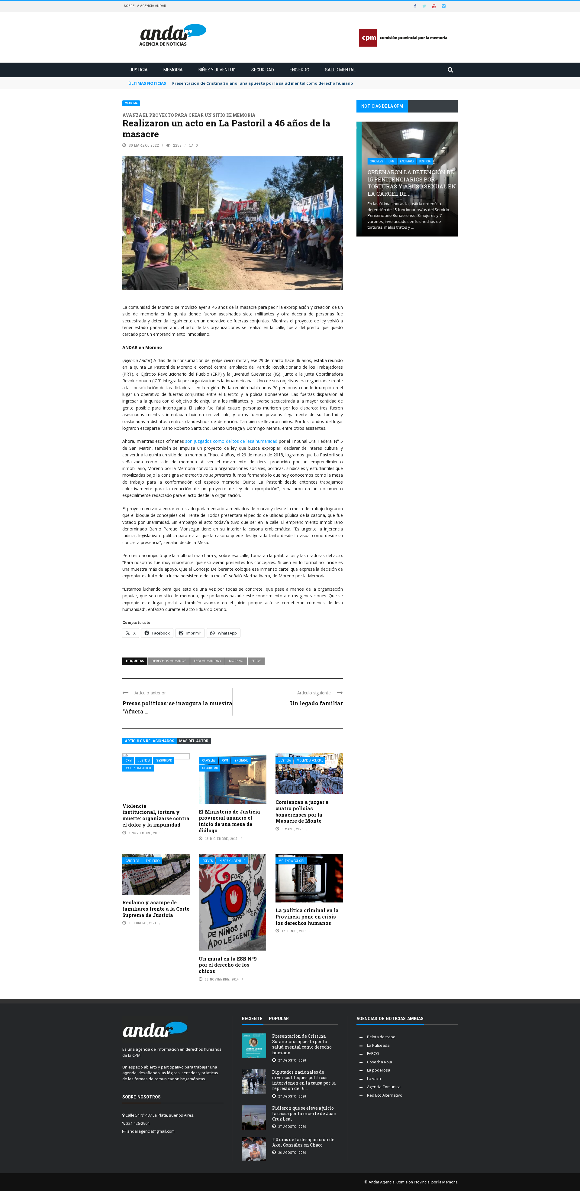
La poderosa (378, 1070)
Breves (207, 861)
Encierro (299, 69)
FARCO (373, 1053)
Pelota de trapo (381, 1036)
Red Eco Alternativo (384, 1095)
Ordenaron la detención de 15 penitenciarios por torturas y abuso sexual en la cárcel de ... (406, 182)
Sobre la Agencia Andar (145, 6)
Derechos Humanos (169, 661)
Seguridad (262, 69)
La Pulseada (378, 1045)
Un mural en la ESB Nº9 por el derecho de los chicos (228, 964)
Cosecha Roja (379, 1062)
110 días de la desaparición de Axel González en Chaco (303, 1142)
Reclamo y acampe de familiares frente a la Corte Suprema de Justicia (155, 908)
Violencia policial (139, 768)
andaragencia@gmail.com (151, 1131)
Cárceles (209, 760)
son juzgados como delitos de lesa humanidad (231, 441)
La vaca (374, 1078)
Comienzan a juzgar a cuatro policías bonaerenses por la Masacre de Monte (302, 811)
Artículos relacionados (149, 741)
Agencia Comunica (384, 1086)
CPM (129, 760)
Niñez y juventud (217, 69)
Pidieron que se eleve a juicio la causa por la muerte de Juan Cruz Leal (304, 1113)
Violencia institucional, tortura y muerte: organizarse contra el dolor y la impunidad (155, 815)
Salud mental (340, 69)
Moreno (236, 661)
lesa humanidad (207, 661)
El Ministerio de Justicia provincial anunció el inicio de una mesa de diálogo (229, 821)
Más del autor (193, 741)
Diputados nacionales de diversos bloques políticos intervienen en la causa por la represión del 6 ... (304, 1080)
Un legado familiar (316, 703)
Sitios (256, 661)
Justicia (139, 69)
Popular (279, 1018)
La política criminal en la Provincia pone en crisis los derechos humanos (307, 916)
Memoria (173, 69)
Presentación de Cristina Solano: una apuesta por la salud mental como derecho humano (302, 1044)
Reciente (252, 1018)
